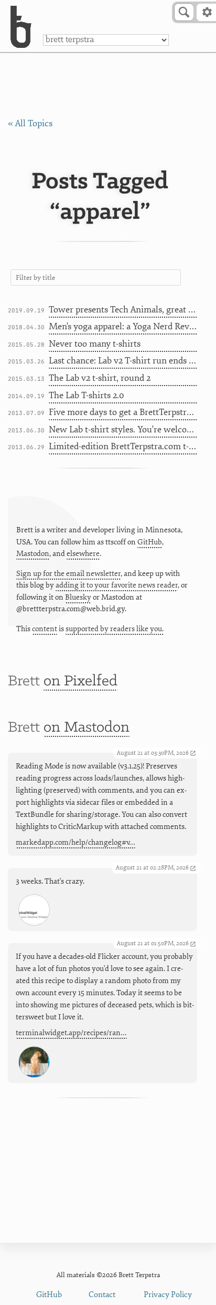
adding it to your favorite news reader (117, 585)
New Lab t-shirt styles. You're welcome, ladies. (123, 429)
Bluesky (78, 597)
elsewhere (83, 554)
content (44, 629)
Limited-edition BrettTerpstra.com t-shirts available (123, 446)
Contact (102, 1295)
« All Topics (30, 123)
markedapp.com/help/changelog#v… (75, 842)
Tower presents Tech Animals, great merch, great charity (123, 309)
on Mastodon (86, 728)
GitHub (149, 542)
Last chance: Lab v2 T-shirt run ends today (123, 360)
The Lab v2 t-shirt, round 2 (99, 377)
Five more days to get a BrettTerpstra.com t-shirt (123, 412)
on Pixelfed (80, 681)
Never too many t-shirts (95, 343)
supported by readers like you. (115, 629)
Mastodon (32, 554)
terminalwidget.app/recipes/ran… (71, 1033)
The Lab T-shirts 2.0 (86, 395)
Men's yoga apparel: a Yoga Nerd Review (123, 326)
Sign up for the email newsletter (68, 574)
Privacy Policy (168, 1295)
